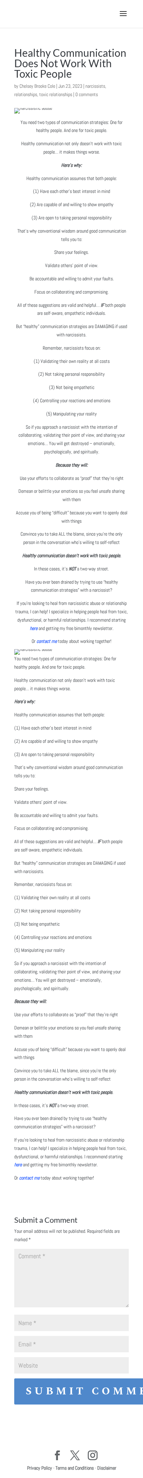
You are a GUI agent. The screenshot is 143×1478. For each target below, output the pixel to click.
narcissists (95, 86)
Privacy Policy (39, 1468)
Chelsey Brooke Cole (37, 86)
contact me (46, 641)
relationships (25, 94)
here (33, 628)
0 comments (86, 94)
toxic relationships (55, 94)
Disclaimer (106, 1468)
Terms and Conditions (75, 1468)
